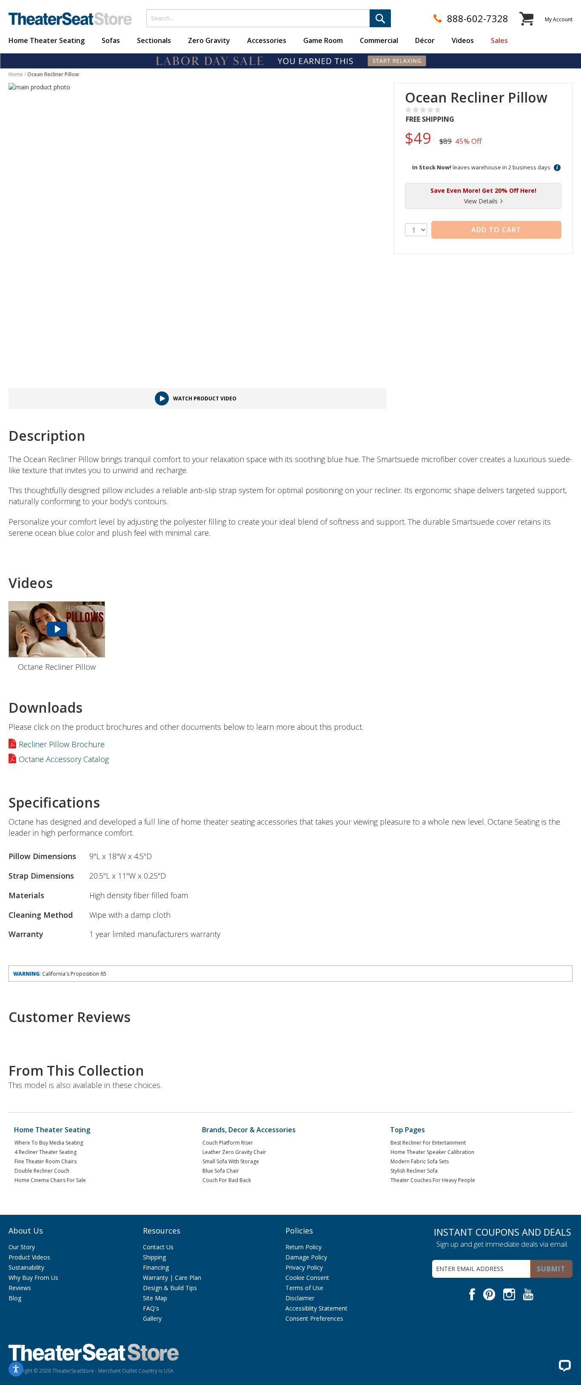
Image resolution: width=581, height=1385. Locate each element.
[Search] (380, 18)
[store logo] (70, 18)
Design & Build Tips (170, 1288)
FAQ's (151, 1308)
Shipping (154, 1257)
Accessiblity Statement (316, 1308)
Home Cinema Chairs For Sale (50, 1180)
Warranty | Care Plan (172, 1278)
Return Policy (303, 1247)
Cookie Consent (307, 1278)
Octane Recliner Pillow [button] (57, 667)
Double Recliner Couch (41, 1170)
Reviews (20, 1288)
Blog (15, 1298)
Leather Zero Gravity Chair (234, 1152)
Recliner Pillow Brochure (62, 744)
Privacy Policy (304, 1267)
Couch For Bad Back (226, 1180)
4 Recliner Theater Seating (45, 1152)
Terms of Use (304, 1288)
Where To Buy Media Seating (48, 1142)
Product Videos (29, 1257)
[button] (557, 167)
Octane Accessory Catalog (64, 759)
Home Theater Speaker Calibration (432, 1152)
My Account (558, 19)
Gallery (152, 1318)
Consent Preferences (314, 1318)
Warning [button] (26, 973)
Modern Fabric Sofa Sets (419, 1161)
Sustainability (26, 1267)
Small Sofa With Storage (230, 1161)
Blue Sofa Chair (220, 1170)
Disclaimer (299, 1298)
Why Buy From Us (33, 1278)
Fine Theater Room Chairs (45, 1161)
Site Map (155, 1298)
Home (16, 74)
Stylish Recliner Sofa (414, 1170)
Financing (156, 1267)
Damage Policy (306, 1257)
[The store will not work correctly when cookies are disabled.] (565, 1365)
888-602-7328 (477, 18)
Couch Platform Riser (227, 1142)
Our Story (22, 1247)
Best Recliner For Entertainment (428, 1142)
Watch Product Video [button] (204, 398)
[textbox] (268, 18)
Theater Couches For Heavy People (432, 1180)
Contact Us (158, 1247)
